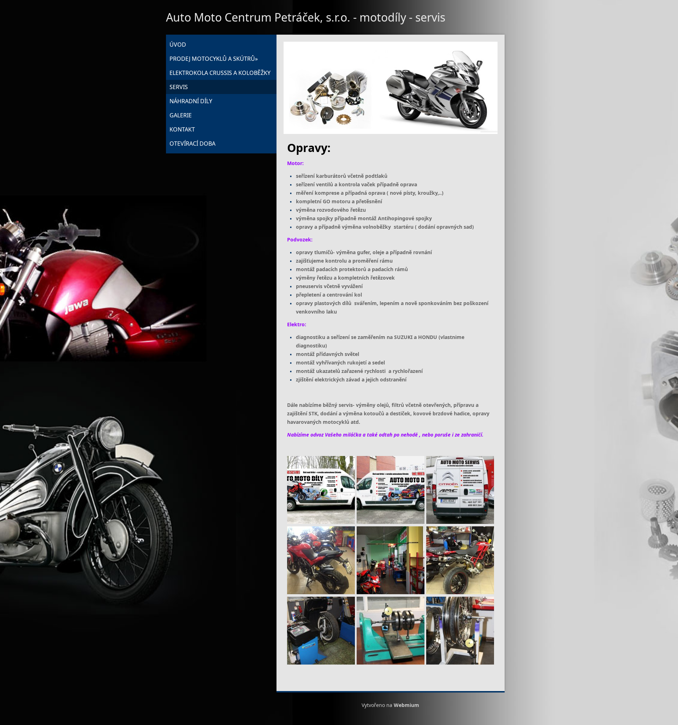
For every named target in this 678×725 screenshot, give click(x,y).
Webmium (406, 705)
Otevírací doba (192, 143)
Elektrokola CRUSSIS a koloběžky (220, 73)
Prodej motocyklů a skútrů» (214, 59)
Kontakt (182, 129)
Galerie (181, 115)
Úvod (178, 44)
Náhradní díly (191, 101)
